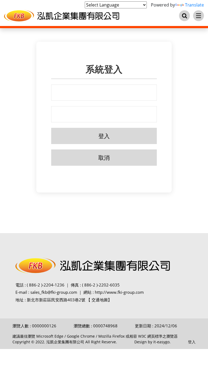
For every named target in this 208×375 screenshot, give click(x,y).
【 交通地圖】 (99, 299)
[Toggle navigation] (198, 15)
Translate (194, 5)
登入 (192, 341)
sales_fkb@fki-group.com (53, 292)
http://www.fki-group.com (119, 292)
